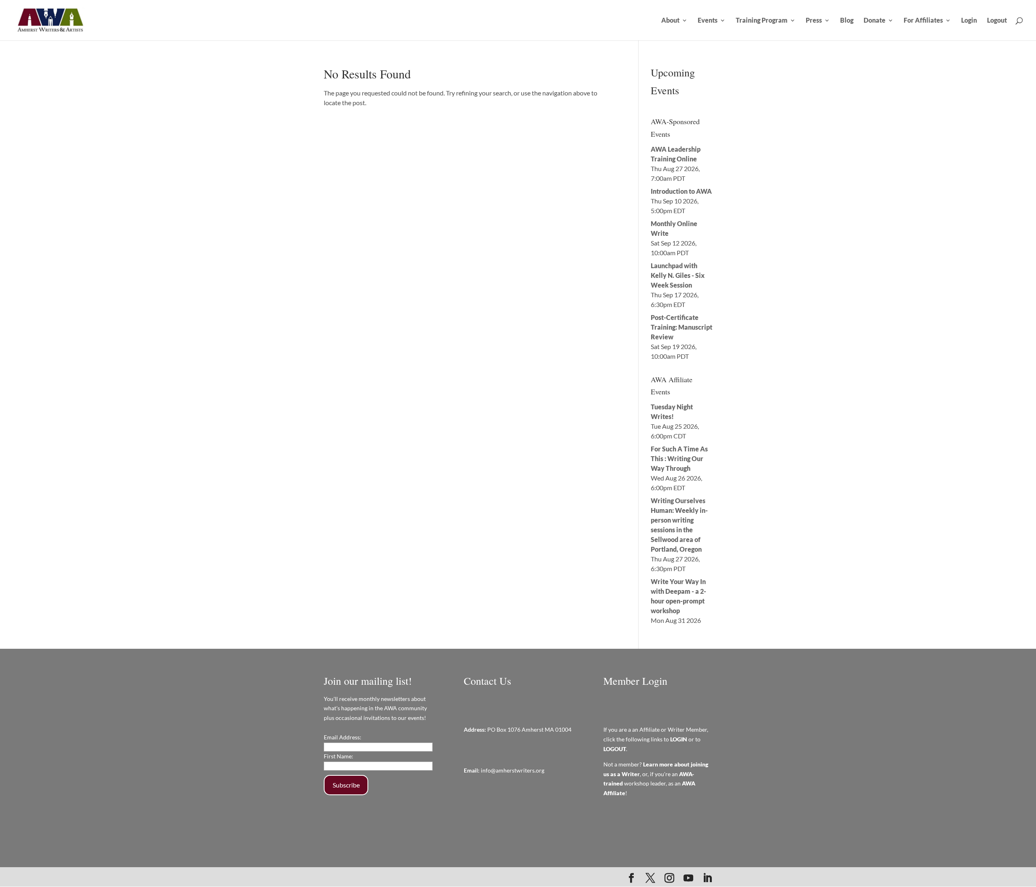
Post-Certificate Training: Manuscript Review (681, 327)
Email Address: (342, 737)
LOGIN (678, 739)
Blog (846, 20)
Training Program (762, 20)
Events (708, 20)
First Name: (338, 756)
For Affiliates (923, 20)
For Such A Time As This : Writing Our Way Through (679, 458)
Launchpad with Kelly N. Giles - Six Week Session (678, 275)
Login (969, 20)
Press (814, 20)
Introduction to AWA (681, 191)
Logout (997, 20)
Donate (874, 20)
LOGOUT (614, 748)
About (670, 20)
